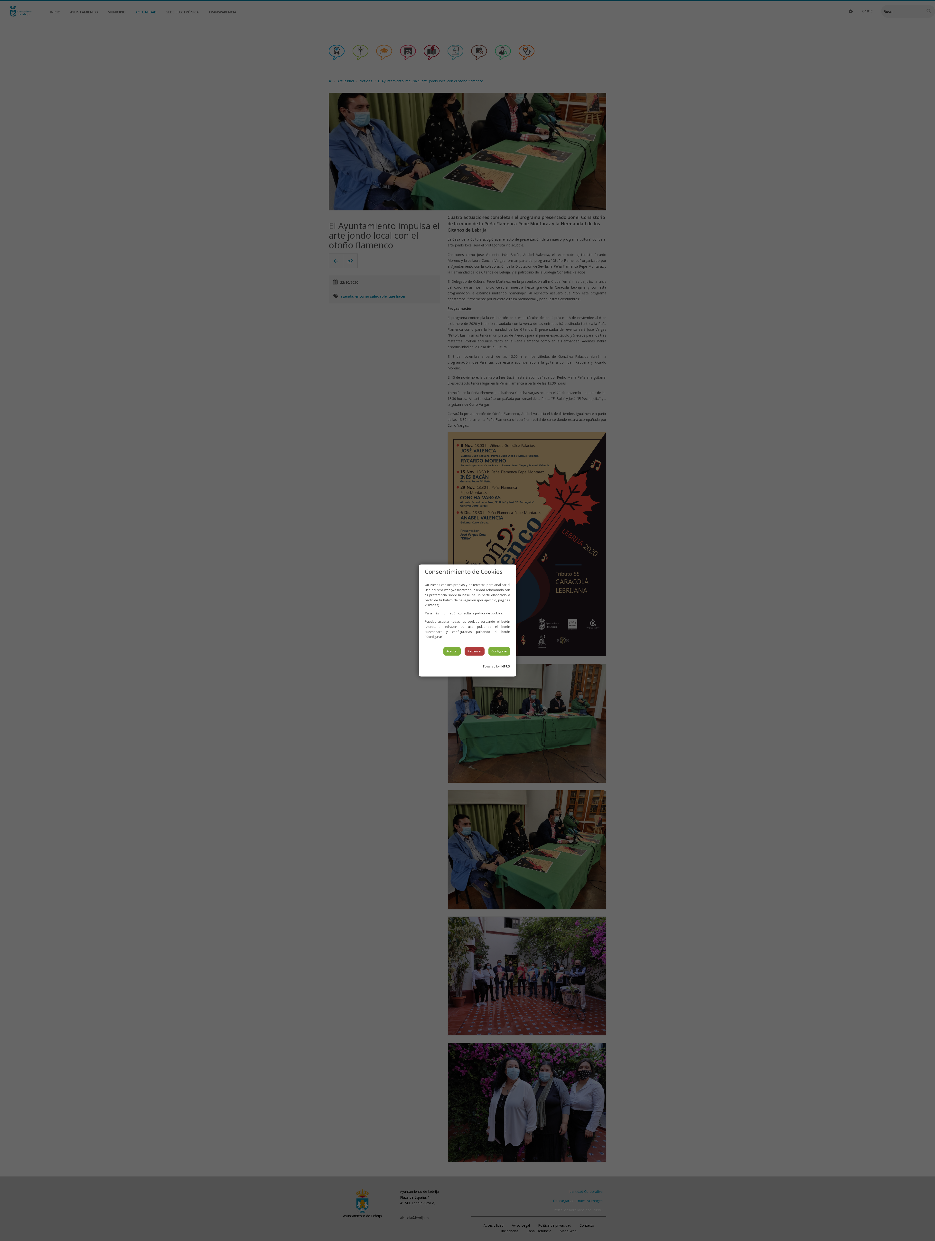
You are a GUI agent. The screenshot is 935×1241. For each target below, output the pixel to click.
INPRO (505, 666)
